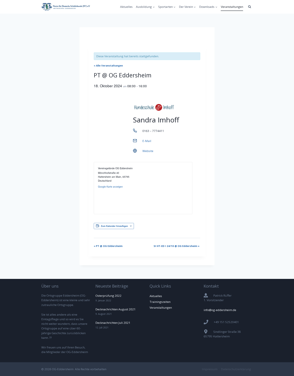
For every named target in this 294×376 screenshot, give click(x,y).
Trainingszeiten (160, 302)
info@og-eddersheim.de (220, 310)
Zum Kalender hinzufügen (114, 226)
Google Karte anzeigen (110, 186)
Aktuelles (126, 7)
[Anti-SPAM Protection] (228, 313)
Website (147, 151)
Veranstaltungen (232, 7)
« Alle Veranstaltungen (108, 65)
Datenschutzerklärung (236, 369)
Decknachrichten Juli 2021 (112, 323)
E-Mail (146, 141)
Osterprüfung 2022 (108, 296)
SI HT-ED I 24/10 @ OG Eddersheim (176, 246)
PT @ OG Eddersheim (108, 246)
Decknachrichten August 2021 (115, 309)
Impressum (209, 369)
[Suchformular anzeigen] (250, 7)
